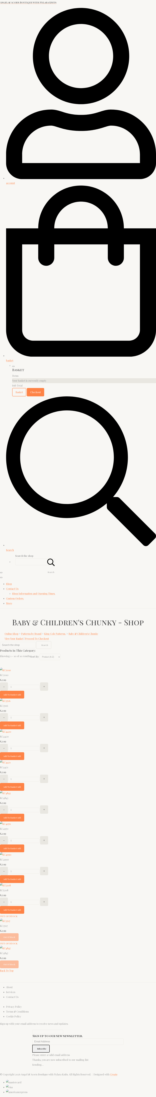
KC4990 (4, 859)
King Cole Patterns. (55, 633)
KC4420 (4, 736)
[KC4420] (5, 731)
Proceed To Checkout (37, 638)
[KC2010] (5, 670)
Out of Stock (9, 916)
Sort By (34, 656)
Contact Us (12, 588)
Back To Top (7, 970)
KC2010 (4, 675)
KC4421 (4, 767)
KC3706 (4, 705)
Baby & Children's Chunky (83, 633)
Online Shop (11, 633)
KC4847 (4, 953)
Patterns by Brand (31, 633)
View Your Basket (14, 638)
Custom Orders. (15, 598)
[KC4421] (5, 762)
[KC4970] (5, 823)
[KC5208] (5, 885)
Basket (19, 392)
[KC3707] (5, 921)
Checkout (35, 392)
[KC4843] (5, 793)
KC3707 (4, 925)
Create (113, 1074)
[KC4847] (5, 948)
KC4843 (4, 798)
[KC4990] (5, 854)
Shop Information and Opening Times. (33, 593)
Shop (9, 583)
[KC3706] (5, 700)
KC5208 (4, 890)
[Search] (51, 561)
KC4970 (4, 828)
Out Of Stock (9, 937)
